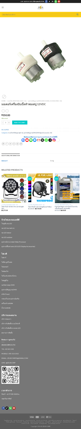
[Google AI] (50, 140)
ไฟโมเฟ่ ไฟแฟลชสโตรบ (37, 422)
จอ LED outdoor (6, 237)
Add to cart (19, 122)
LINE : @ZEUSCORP (8, 363)
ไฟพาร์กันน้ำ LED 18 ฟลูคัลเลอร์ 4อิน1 (40, 207)
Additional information (10, 155)
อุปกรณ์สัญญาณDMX (9, 290)
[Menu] (2, 7)
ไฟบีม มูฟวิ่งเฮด (6, 262)
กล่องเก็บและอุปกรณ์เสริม (10, 299)
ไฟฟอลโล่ (4, 271)
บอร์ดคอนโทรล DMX (69, 422)
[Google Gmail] (38, 140)
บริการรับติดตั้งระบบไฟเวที (10, 323)
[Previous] (1, 194)
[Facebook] (23, 140)
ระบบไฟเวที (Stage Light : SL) (16, 101)
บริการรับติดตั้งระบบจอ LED (11, 328)
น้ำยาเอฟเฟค (5, 308)
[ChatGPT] (58, 140)
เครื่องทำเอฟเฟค (7, 303)
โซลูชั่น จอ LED (6, 223)
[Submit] (77, 14)
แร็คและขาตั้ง (25, 423)
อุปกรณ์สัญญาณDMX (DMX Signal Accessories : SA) (45, 101)
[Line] (31, 140)
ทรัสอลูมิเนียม (43, 423)
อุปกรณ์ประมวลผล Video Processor (13, 242)
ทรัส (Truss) (5, 294)
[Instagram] (54, 140)
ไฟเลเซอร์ (4, 267)
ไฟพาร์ (3, 257)
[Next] (79, 194)
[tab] (10, 156)
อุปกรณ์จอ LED (67, 420)
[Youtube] (27, 140)
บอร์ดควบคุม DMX (8, 285)
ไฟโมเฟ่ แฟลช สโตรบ (8, 276)
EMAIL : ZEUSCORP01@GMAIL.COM (14, 358)
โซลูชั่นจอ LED (8, 420)
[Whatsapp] (46, 140)
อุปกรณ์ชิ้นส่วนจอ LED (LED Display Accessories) (18, 246)
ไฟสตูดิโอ (4, 280)
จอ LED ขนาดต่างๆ (7, 228)
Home (3, 101)
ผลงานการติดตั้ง (7, 333)
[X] (42, 140)
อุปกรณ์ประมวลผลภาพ (55, 420)
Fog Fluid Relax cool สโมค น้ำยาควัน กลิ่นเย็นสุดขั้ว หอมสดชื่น (66, 207)
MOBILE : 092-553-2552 (10, 354)
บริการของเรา (6, 319)
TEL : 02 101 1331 (7, 349)
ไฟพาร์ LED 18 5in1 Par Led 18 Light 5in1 (12, 207)
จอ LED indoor (6, 233)
